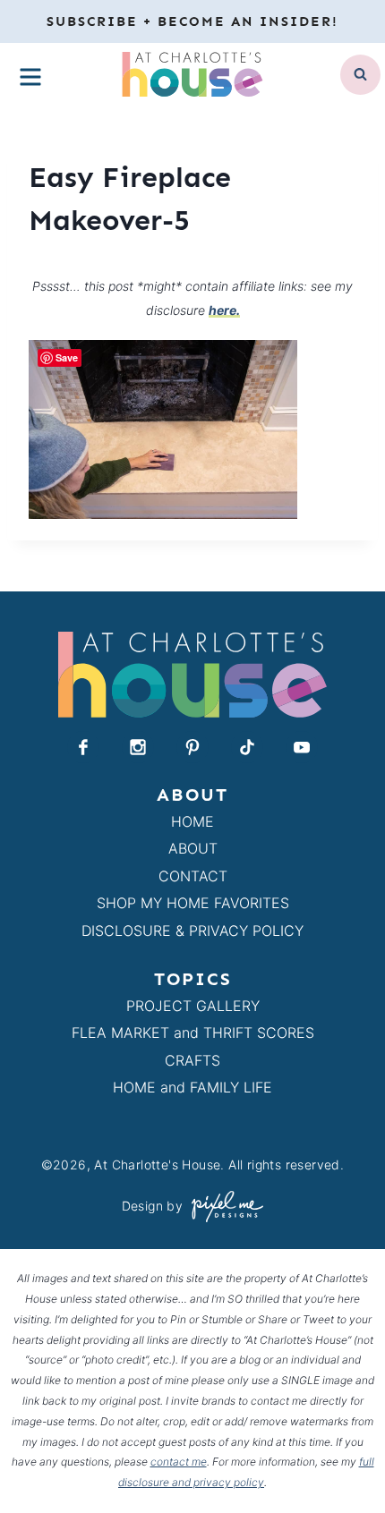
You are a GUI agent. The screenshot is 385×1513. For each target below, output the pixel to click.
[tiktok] (247, 747)
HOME (192, 821)
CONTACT (192, 876)
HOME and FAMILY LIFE (192, 1087)
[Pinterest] (192, 747)
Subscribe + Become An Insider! (192, 21)
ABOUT (193, 848)
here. (224, 310)
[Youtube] (302, 747)
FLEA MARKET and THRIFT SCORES (193, 1032)
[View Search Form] (360, 75)
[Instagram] (138, 747)
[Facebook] (83, 747)
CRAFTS (192, 1060)
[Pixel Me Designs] (223, 1206)
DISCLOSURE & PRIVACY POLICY (192, 930)
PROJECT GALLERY (193, 1006)
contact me (178, 1461)
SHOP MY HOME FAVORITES (193, 903)
